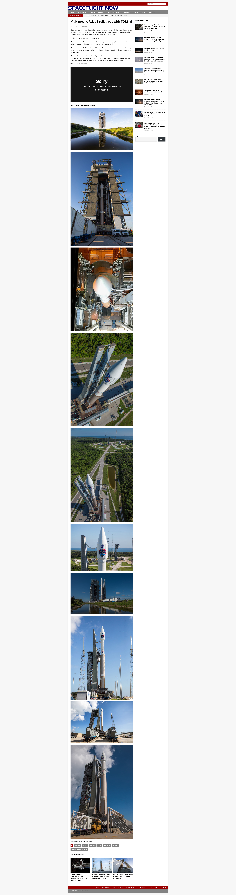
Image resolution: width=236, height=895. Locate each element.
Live (136, 12)
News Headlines (141, 20)
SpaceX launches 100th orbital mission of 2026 (154, 49)
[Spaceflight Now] (93, 9)
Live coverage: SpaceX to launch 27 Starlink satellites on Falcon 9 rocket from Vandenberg (154, 27)
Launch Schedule (97, 12)
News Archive (82, 12)
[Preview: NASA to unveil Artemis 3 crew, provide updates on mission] (102, 865)
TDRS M (115, 846)
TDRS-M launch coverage (85, 841)
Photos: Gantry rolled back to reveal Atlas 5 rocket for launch (123, 876)
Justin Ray (85, 26)
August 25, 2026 (149, 32)
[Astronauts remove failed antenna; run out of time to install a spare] (139, 81)
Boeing (92, 846)
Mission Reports (113, 12)
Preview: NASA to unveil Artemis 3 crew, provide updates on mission (101, 876)
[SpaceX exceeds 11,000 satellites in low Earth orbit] (139, 92)
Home (72, 12)
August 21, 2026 (149, 52)
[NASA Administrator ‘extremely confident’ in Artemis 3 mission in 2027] (139, 114)
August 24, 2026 (149, 43)
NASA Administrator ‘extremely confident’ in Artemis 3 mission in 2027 (154, 113)
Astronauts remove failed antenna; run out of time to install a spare (153, 81)
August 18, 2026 (149, 85)
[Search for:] (157, 4)
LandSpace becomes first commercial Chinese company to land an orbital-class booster (154, 70)
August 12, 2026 (149, 130)
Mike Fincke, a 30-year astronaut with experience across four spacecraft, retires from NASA (154, 125)
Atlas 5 (77, 846)
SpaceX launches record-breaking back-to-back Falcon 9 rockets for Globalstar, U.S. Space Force (154, 102)
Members (127, 12)
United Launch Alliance (79, 849)
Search (137, 136)
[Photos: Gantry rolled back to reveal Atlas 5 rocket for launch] (123, 865)
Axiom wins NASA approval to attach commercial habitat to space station (79, 877)
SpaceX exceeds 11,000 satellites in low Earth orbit (153, 91)
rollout (107, 846)
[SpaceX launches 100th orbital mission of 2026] (139, 50)
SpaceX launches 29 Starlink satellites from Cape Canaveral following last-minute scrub (154, 59)
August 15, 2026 (149, 106)
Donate (152, 12)
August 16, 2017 (76, 26)
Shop (143, 12)
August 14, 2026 (149, 117)
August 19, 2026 (149, 74)
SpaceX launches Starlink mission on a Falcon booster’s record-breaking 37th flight (154, 39)
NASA (99, 846)
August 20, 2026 (149, 63)
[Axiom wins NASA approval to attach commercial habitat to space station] (80, 865)
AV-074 (85, 846)
